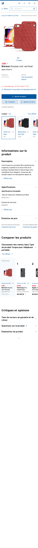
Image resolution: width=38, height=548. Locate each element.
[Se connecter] (24, 3)
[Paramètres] (19, 3)
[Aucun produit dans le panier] (34, 3)
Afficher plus (8, 178)
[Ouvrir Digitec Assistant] (29, 3)
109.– (5, 63)
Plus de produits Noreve (27, 77)
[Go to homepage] (3, 3)
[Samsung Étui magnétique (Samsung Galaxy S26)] (22, 277)
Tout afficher (32, 114)
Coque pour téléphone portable (9, 15)
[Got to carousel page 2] (19, 57)
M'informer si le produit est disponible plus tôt (20, 89)
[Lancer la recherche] (12, 8)
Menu (6, 9)
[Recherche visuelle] (34, 9)
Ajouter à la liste (29, 102)
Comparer (11, 102)
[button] (19, 86)
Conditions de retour (9, 227)
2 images (19, 60)
